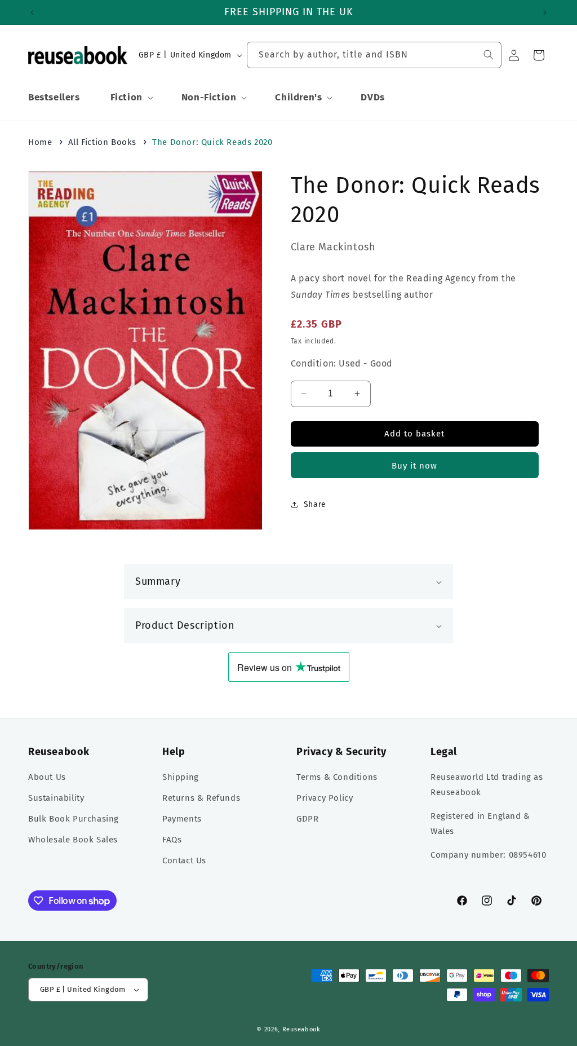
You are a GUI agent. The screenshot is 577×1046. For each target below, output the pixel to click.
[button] (131, 97)
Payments (182, 819)
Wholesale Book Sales (73, 840)
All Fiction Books (102, 142)
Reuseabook (301, 1029)
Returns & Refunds (201, 798)
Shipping (180, 777)
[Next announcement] (544, 12)
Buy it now (414, 466)
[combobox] (374, 55)
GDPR (307, 819)
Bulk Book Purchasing (73, 819)
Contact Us (184, 860)
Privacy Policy (324, 798)
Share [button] (315, 504)
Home (40, 142)
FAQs (171, 840)
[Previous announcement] (32, 12)
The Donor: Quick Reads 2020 (212, 142)
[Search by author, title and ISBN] (488, 54)
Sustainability (56, 798)
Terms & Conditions (337, 777)
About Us (47, 777)
